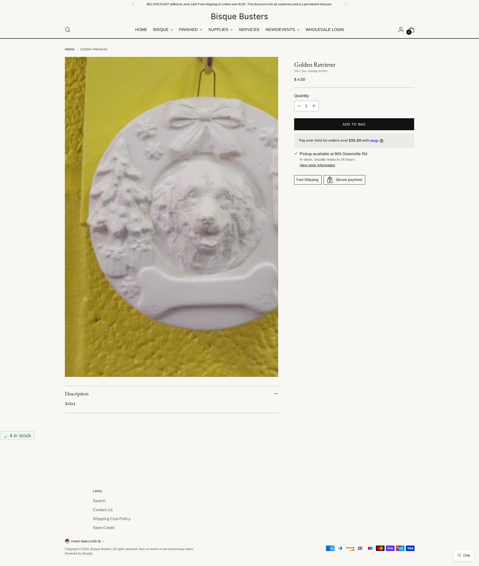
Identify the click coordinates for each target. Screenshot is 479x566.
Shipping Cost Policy (111, 519)
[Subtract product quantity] (298, 106)
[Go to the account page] (401, 30)
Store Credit (103, 528)
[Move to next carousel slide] (410, 460)
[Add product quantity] (313, 106)
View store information (317, 165)
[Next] (345, 4)
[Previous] (133, 4)
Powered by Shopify (78, 553)
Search (99, 501)
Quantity (301, 96)
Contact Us (103, 510)
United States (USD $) (86, 541)
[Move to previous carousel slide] (398, 461)
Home (69, 49)
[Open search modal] (68, 30)
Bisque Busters (101, 549)
